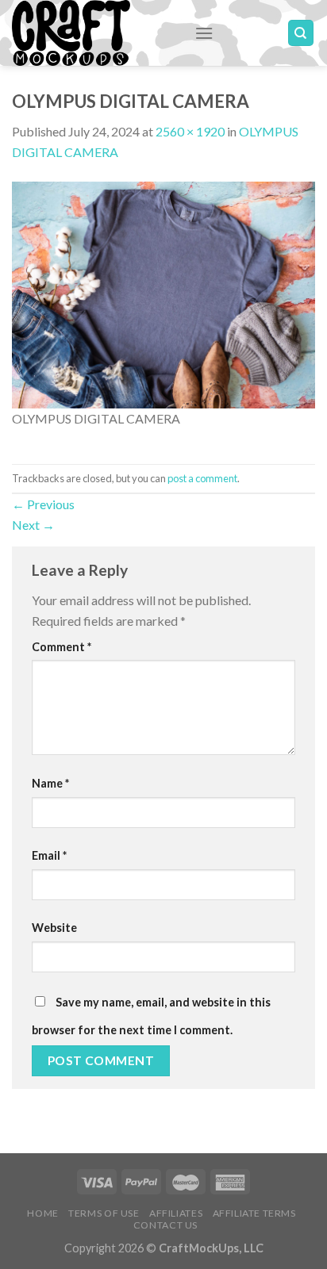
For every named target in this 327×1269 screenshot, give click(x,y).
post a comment (202, 478)
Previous (43, 504)
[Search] (301, 33)
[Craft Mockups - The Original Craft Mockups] (91, 33)
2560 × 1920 (190, 131)
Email (49, 855)
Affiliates (175, 1213)
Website (54, 927)
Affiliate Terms (254, 1213)
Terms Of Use (103, 1213)
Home (42, 1213)
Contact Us (165, 1225)
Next (33, 524)
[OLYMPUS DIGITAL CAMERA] (163, 293)
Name (50, 783)
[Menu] (204, 32)
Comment (61, 647)
